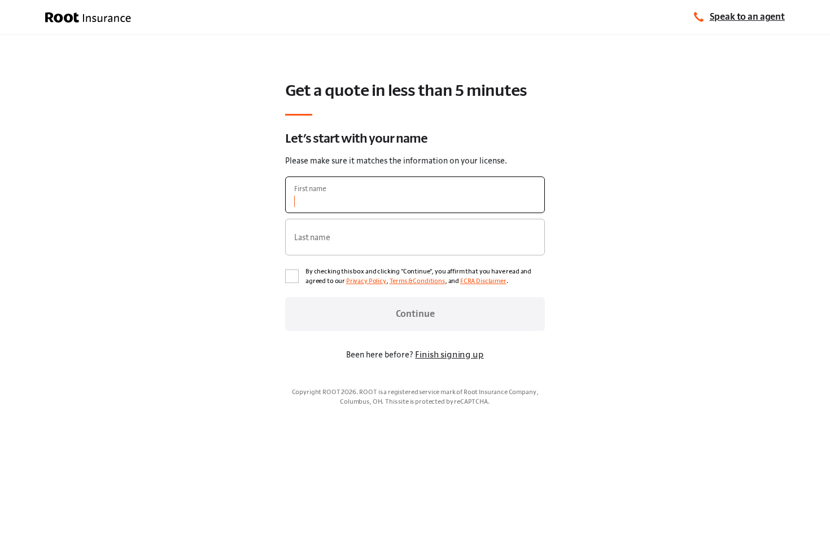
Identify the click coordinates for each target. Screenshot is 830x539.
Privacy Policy (366, 280)
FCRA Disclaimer (483, 280)
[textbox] (415, 194)
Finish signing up (449, 354)
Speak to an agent (747, 16)
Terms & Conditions (417, 280)
